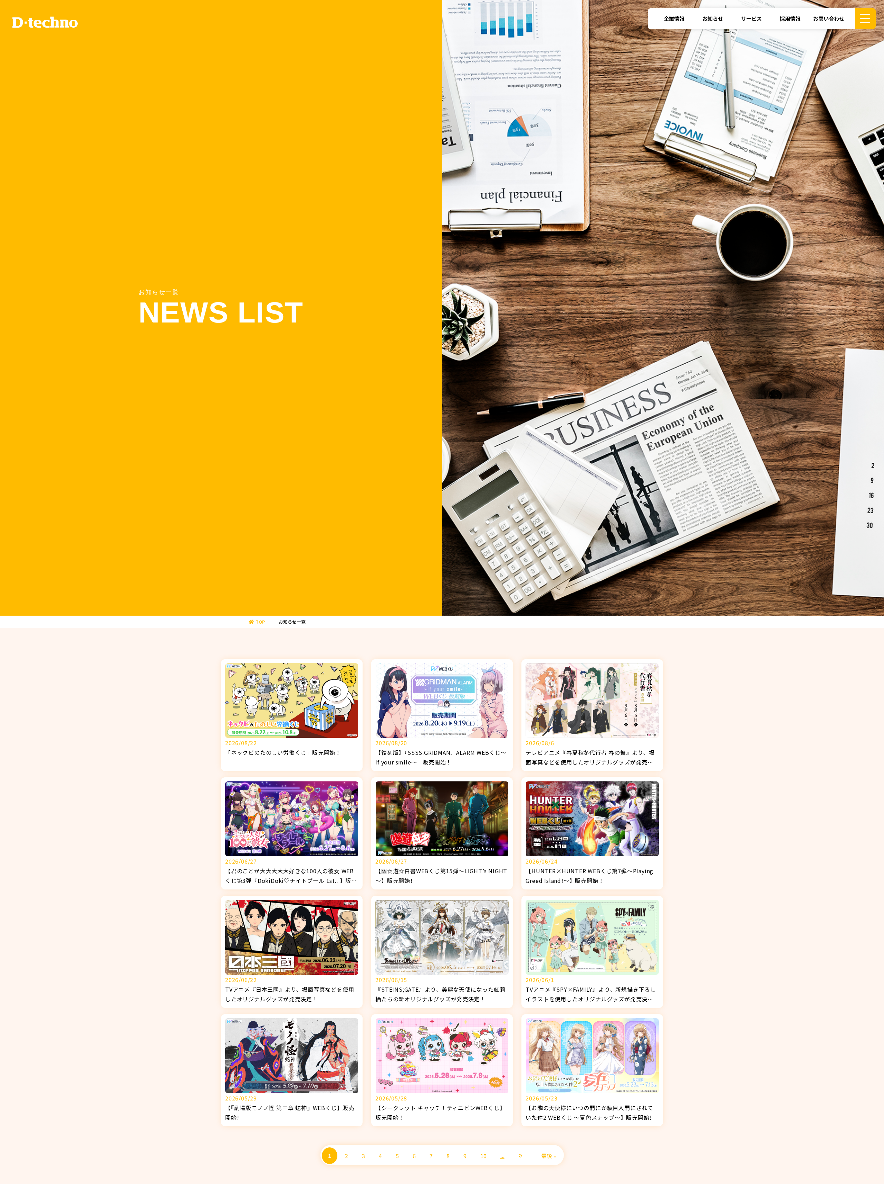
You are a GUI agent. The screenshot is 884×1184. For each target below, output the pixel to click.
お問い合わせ (828, 18)
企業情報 (674, 18)
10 (483, 1156)
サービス (751, 18)
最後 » (548, 1156)
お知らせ (712, 18)
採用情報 (790, 18)
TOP (260, 621)
